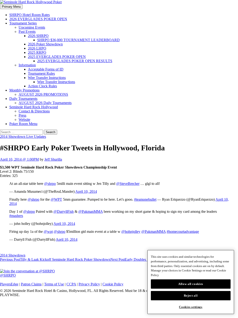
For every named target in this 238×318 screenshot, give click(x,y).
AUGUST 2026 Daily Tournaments (45, 103)
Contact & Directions (34, 111)
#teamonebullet (145, 199)
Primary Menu (11, 6)
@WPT (56, 199)
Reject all (191, 295)
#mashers (16, 216)
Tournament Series (23, 23)
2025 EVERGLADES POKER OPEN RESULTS (74, 61)
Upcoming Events (32, 27)
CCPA (71, 284)
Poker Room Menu (23, 124)
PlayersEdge (9, 284)
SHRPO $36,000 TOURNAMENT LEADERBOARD (78, 40)
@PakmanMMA (90, 211)
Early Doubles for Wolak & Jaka (141, 259)
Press (22, 115)
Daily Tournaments (23, 99)
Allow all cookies (190, 284)
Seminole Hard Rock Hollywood (33, 107)
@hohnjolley (130, 231)
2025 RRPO (37, 52)
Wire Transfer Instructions (47, 78)
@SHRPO (8, 275)
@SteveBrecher (127, 184)
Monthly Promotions (24, 90)
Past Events (27, 32)
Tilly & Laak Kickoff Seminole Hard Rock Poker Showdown (55, 259)
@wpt (48, 231)
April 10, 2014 (86, 191)
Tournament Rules (41, 73)
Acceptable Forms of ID (45, 69)
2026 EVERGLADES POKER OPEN (38, 19)
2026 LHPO (37, 48)
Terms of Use (54, 284)
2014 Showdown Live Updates (23, 137)
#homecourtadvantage (183, 231)
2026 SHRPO (38, 36)
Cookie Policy (112, 284)
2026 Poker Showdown (45, 44)
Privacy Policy (89, 284)
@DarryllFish (63, 211)
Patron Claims (31, 284)
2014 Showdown (12, 255)
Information (27, 65)
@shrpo (50, 184)
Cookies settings (190, 307)
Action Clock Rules (42, 86)
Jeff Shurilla (53, 159)
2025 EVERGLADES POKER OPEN (57, 57)
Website (24, 120)
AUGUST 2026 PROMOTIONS (43, 94)
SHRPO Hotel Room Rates (29, 15)
